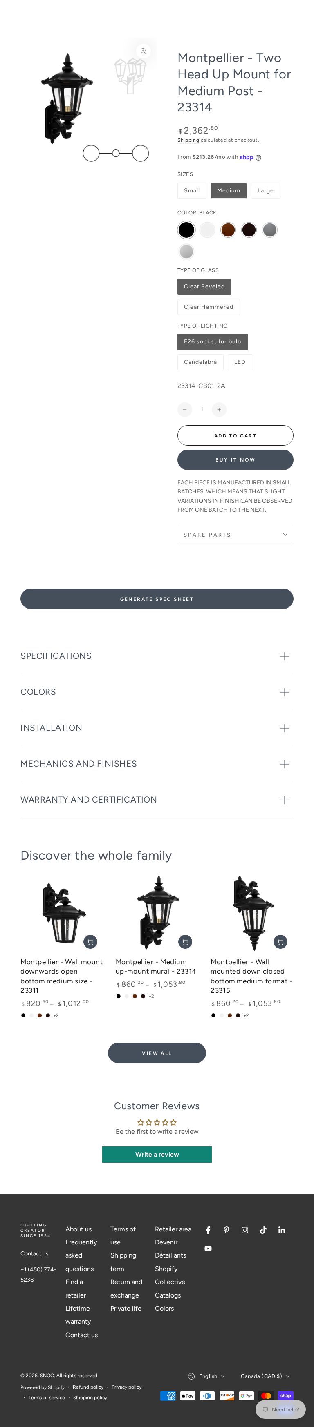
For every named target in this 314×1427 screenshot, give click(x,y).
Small (192, 190)
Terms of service (47, 1397)
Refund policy (88, 1387)
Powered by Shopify (42, 1387)
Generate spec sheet (157, 599)
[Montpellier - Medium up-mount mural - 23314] (157, 913)
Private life (125, 1308)
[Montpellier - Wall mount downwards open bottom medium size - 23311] (61, 913)
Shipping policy (90, 1397)
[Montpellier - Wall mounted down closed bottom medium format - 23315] (252, 913)
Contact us (34, 1253)
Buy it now (235, 460)
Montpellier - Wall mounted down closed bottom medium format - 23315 (251, 976)
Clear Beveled (204, 289)
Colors (164, 1308)
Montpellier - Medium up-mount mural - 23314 (156, 966)
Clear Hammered (208, 309)
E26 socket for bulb (212, 344)
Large (266, 190)
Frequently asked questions (81, 1255)
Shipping (188, 140)
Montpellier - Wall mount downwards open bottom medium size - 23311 (61, 976)
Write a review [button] (157, 1154)
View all (157, 1053)
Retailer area (173, 1229)
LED (243, 364)
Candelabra (200, 364)
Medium (228, 190)
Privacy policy (126, 1387)
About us (78, 1229)
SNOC (47, 1375)
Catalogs (168, 1295)
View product (90, 942)
